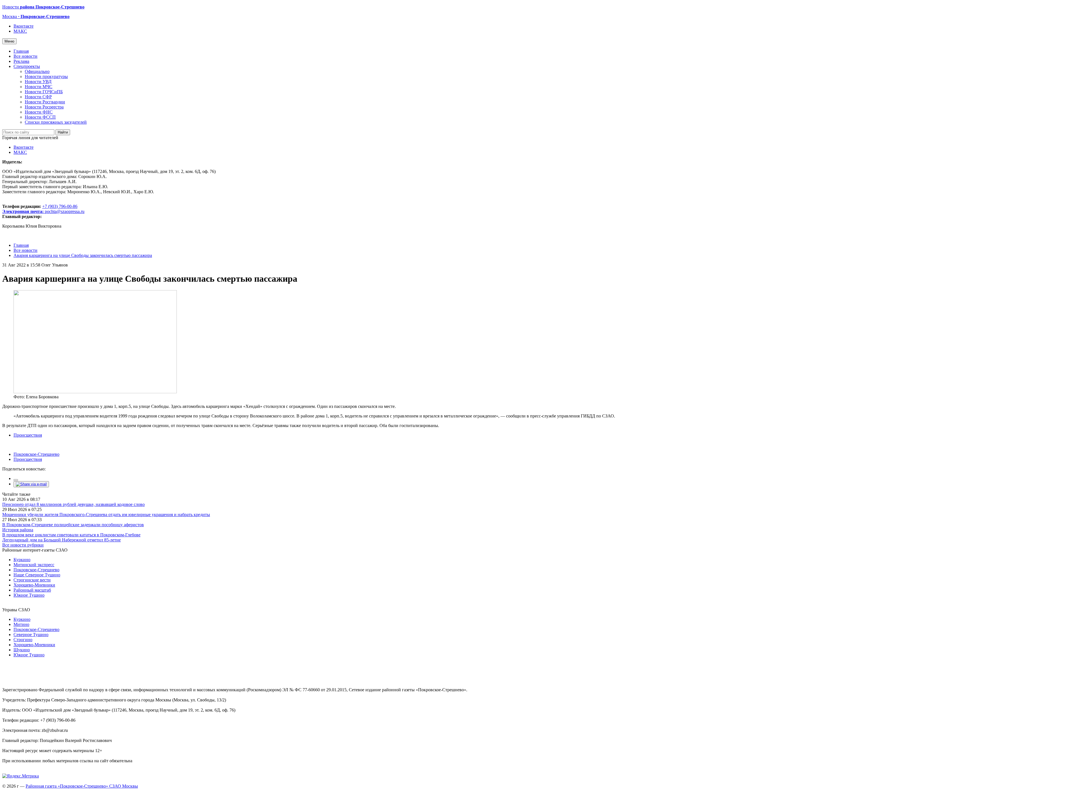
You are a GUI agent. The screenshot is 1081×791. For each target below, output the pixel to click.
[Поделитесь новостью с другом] (31, 484)
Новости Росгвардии (45, 101)
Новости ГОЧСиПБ (44, 91)
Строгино (23, 639)
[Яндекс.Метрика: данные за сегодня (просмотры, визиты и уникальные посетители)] (20, 776)
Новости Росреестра (44, 107)
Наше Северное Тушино (37, 574)
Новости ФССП (40, 117)
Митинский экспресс (34, 564)
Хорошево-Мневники (34, 585)
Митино (21, 624)
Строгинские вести (32, 579)
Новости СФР (38, 96)
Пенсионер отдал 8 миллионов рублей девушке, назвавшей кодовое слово (73, 504)
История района (17, 529)
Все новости (25, 56)
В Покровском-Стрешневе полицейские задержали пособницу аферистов (73, 524)
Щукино (22, 649)
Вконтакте (23, 26)
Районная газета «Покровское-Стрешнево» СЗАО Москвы (82, 786)
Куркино (22, 559)
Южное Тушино (29, 595)
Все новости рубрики (23, 545)
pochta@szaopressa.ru (64, 211)
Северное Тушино (31, 634)
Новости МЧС (38, 86)
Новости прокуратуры (46, 76)
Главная (21, 51)
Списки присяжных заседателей (56, 122)
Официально (37, 71)
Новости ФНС (39, 112)
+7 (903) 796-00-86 (39, 209)
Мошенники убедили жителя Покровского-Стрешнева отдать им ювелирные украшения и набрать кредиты (106, 514)
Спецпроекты (27, 66)
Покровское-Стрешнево (36, 454)
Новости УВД (38, 81)
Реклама (21, 61)
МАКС (20, 31)
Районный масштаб (32, 590)
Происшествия (28, 435)
